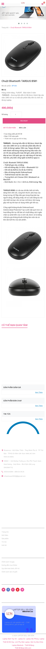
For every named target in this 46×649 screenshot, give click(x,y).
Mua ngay (24, 121)
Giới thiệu (5, 535)
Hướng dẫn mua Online (9, 565)
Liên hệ (4, 545)
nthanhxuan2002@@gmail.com (15, 476)
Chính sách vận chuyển (9, 572)
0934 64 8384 (8, 472)
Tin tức (4, 542)
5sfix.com (28, 648)
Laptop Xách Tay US (10, 639)
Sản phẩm (5, 538)
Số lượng (5, 114)
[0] (42, 3)
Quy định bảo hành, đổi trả (10, 568)
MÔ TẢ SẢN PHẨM (9, 128)
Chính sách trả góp (8, 562)
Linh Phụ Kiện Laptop (22, 642)
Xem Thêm (39, 392)
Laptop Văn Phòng (32, 639)
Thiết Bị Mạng (29, 645)
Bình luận (22, 128)
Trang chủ (5, 532)
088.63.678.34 (19, 472)
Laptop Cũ (21, 639)
